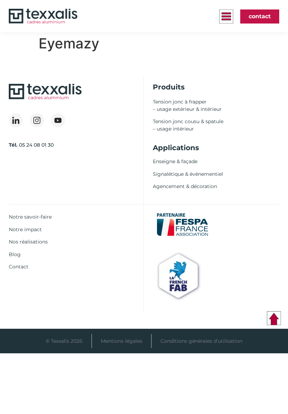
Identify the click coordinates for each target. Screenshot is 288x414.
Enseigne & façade (175, 161)
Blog (15, 254)
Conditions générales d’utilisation (201, 341)
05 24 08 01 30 (36, 145)
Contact (18, 266)
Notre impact (25, 229)
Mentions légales (121, 341)
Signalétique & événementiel (188, 174)
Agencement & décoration (185, 186)
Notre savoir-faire (30, 217)
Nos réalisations (28, 242)
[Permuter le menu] (226, 16)
